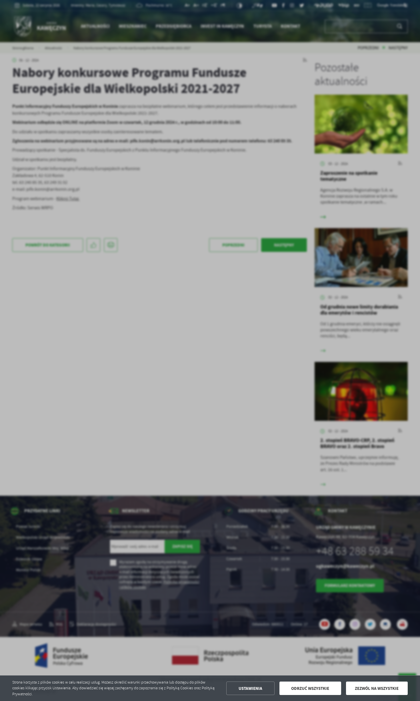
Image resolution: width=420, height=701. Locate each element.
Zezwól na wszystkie (377, 688)
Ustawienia (250, 688)
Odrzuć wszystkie (310, 688)
